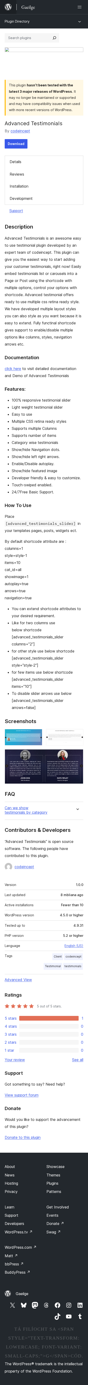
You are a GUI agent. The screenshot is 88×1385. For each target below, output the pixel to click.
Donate (55, 1223)
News (10, 1175)
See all (77, 1059)
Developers (14, 1223)
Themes (53, 1175)
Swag (53, 1232)
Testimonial (53, 966)
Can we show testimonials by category (26, 810)
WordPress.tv (19, 1232)
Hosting (11, 1183)
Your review (15, 1059)
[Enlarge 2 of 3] (77, 735)
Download (16, 144)
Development (21, 198)
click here (13, 368)
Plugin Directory (17, 21)
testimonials (73, 966)
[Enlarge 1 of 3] (36, 735)
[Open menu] (80, 7)
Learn (9, 1207)
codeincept (20, 131)
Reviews (17, 174)
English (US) (74, 946)
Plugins (52, 1183)
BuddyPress (17, 1272)
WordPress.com (21, 1247)
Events (52, 1215)
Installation (19, 186)
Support (16, 210)
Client (58, 956)
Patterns (53, 1191)
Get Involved (57, 1207)
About (10, 1166)
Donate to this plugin (23, 1137)
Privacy (11, 1191)
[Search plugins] (54, 38)
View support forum (21, 1095)
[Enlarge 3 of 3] (77, 755)
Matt (11, 1255)
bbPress (14, 1264)
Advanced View (18, 979)
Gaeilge (22, 1293)
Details (15, 161)
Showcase (55, 1166)
